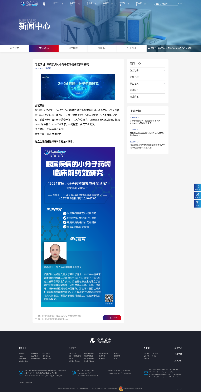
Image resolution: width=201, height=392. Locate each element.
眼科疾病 (117, 356)
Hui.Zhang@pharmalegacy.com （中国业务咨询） (164, 369)
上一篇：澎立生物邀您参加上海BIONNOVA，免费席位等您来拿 (58, 316)
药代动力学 (46, 353)
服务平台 (56, 4)
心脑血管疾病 (88, 356)
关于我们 (89, 4)
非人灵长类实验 (89, 361)
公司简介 (146, 353)
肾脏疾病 (102, 356)
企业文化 (155, 356)
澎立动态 (14, 48)
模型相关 (73, 48)
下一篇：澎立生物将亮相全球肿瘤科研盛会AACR (52, 319)
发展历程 (146, 356)
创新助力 (102, 48)
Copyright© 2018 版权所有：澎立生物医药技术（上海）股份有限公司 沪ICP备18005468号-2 (88, 388)
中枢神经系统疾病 (74, 361)
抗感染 (116, 353)
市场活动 (44, 48)
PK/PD (21, 356)
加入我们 (139, 4)
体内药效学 (34, 356)
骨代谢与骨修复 (89, 358)
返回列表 (113, 318)
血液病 (71, 358)
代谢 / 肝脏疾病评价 (75, 356)
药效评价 (73, 4)
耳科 (115, 358)
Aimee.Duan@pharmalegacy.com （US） (161, 372)
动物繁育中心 (23, 361)
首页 (44, 4)
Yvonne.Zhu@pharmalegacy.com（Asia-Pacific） (163, 377)
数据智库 (122, 4)
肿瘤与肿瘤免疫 (89, 353)
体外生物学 (34, 353)
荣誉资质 (146, 358)
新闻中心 (106, 4)
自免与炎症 (72, 353)
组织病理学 (22, 358)
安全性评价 (46, 356)
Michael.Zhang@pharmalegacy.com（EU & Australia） (165, 374)
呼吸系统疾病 (103, 353)
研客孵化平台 (47, 358)
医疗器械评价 (35, 358)
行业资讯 (132, 48)
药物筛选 (22, 353)
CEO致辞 (155, 353)
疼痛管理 (102, 358)
